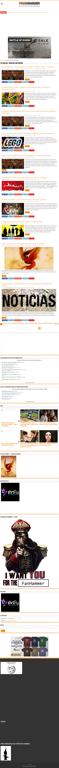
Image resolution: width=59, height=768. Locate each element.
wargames (40, 68)
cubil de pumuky (11, 245)
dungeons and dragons (19, 68)
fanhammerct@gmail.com (10, 620)
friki (18, 179)
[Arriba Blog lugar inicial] (29, 47)
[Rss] (28, 764)
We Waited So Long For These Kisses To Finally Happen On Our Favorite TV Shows (29, 445)
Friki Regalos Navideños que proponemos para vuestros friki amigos (24, 177)
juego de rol (27, 68)
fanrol (19, 115)
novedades (36, 68)
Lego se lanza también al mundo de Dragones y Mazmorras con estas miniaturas (28, 133)
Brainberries (10, 427)
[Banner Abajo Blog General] (29, 646)
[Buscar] (39, 328)
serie (31, 91)
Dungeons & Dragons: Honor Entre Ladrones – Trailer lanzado (22, 222)
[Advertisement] (29, 25)
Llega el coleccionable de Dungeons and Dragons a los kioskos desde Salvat (26, 155)
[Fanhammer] (29, 4)
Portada (3, 60)
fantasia (28, 91)
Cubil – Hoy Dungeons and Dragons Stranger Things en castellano (23, 244)
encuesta (24, 91)
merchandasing (27, 179)
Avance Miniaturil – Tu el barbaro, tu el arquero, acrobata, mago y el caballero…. (28, 67)
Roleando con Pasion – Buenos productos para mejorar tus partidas (24, 200)
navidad (32, 179)
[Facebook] (29, 764)
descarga (16, 245)
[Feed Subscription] (58, 63)
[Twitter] (30, 764)
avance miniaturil (11, 68)
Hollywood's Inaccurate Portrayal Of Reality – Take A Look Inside (9, 424)
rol (36, 115)
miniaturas (31, 68)
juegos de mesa (21, 287)
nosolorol (24, 201)
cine (9, 223)
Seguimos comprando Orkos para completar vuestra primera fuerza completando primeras (24, 12)
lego (18, 135)
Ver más (27, 79)
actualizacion (10, 91)
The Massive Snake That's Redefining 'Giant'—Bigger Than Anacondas (29, 424)
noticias (30, 115)
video (24, 223)
